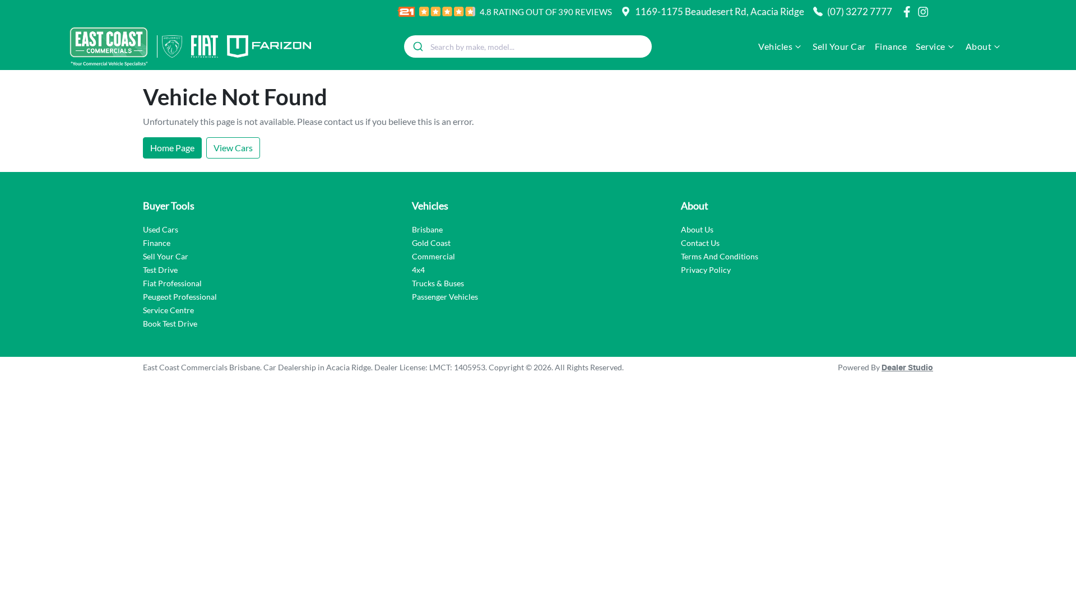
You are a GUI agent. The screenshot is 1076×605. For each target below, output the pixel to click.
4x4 (418, 269)
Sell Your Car (839, 46)
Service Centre (168, 310)
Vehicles (775, 46)
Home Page (172, 147)
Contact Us (700, 243)
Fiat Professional (172, 283)
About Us (697, 229)
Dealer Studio (907, 368)
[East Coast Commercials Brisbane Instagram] (925, 11)
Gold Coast (431, 243)
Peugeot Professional (180, 296)
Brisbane (427, 229)
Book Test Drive (170, 323)
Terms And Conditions (719, 256)
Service (930, 46)
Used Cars (160, 229)
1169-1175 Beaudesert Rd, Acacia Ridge (719, 11)
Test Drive (160, 269)
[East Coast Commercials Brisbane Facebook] (909, 11)
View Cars (233, 147)
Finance (891, 46)
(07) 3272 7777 (859, 11)
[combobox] (528, 46)
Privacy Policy (706, 269)
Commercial (433, 256)
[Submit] (417, 46)
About (979, 46)
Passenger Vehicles (445, 296)
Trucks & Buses (438, 283)
